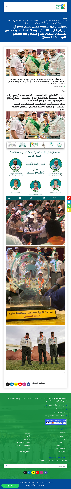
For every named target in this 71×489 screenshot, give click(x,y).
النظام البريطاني (60, 448)
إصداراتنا (63, 442)
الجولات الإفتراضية (23, 442)
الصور (64, 439)
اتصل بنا (27, 448)
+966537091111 (59, 412)
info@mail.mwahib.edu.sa (55, 416)
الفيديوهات (26, 439)
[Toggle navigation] (6, 7)
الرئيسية (64, 18)
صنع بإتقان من (40, 485)
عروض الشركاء (25, 451)
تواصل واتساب (9, 485)
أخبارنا (28, 436)
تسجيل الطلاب (61, 445)
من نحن (27, 433)
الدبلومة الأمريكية (23, 445)
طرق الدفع (62, 451)
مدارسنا (63, 436)
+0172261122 (60, 409)
